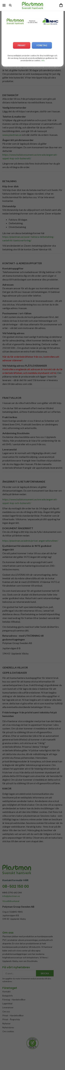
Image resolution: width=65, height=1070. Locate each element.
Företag (42, 45)
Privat (22, 45)
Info (42, 60)
